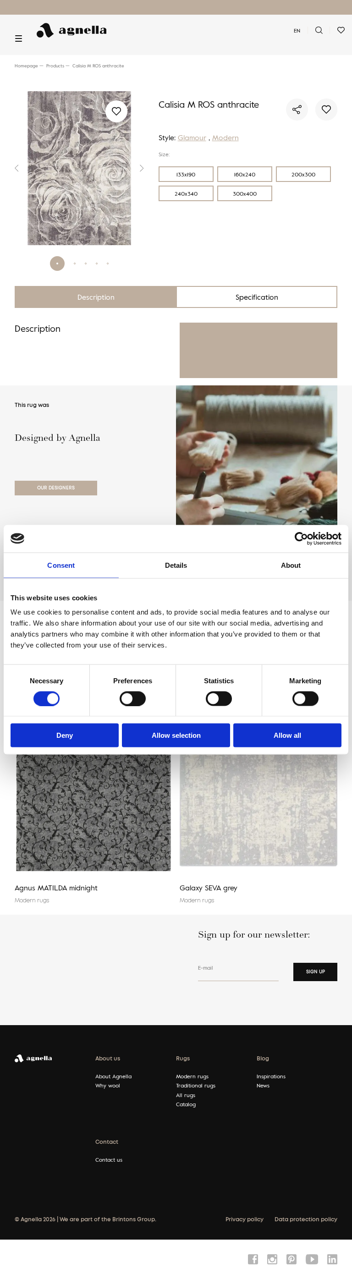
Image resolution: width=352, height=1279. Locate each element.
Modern (225, 137)
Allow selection (176, 735)
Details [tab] (176, 565)
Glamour (192, 137)
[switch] (133, 698)
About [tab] (291, 565)
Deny (64, 735)
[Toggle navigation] (18, 38)
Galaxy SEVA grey (208, 887)
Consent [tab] (61, 565)
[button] (19, 168)
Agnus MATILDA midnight (56, 887)
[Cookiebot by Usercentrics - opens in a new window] (301, 538)
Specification (257, 296)
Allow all (287, 735)
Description (96, 296)
